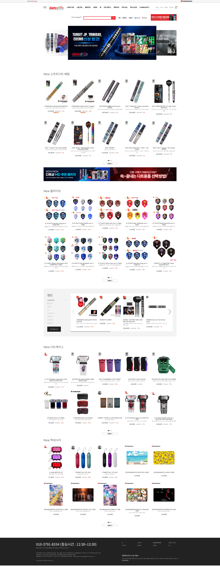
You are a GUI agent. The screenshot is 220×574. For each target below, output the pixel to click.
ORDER (166, 7)
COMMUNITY (144, 7)
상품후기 (155, 545)
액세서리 (116, 7)
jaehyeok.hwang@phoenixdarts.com (85, 556)
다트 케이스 (107, 7)
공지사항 (124, 545)
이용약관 (139, 542)
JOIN (161, 7)
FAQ (169, 545)
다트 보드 (125, 7)
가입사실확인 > (125, 560)
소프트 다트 (70, 7)
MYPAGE (171, 7)
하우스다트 (133, 7)
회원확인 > (130, 555)
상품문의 (139, 545)
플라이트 (88, 7)
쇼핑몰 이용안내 (172, 542)
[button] (172, 43)
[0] (176, 7)
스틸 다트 (79, 7)
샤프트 (95, 7)
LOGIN (157, 7)
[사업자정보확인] (53, 554)
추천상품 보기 (54, 329)
